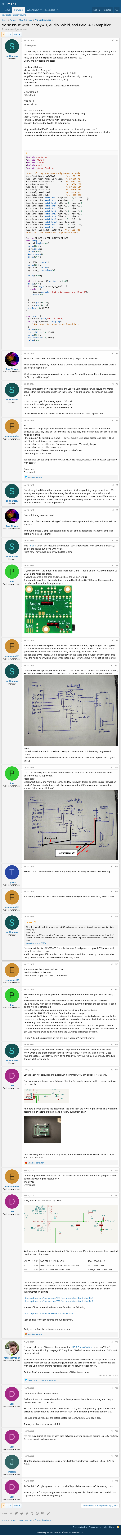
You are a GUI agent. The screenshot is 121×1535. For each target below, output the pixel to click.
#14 (116, 916)
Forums (18, 9)
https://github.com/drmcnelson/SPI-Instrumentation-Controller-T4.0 (58, 1297)
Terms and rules (80, 1527)
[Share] (113, 40)
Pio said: (29, 922)
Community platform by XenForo (60, 1532)
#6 (117, 510)
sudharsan (8, 29)
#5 (117, 485)
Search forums (19, 14)
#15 (116, 964)
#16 (116, 989)
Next (16, 34)
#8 (117, 565)
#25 (116, 1481)
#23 (116, 1431)
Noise (31, 545)
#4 (117, 420)
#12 (116, 866)
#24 (116, 1456)
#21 (116, 1342)
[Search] (117, 10)
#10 (116, 665)
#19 (116, 1170)
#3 (117, 384)
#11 (116, 767)
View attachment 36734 (36, 943)
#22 (116, 1388)
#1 (117, 40)
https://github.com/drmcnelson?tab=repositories (49, 1313)
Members (50, 9)
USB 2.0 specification (81, 1347)
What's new (33, 9)
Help (105, 1527)
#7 (117, 540)
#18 (116, 1069)
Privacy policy (95, 1527)
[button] (41, 10)
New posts (6, 14)
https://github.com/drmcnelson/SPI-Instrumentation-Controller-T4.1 (58, 1301)
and (42, 1380)
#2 (117, 353)
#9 (117, 640)
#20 (116, 1195)
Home (7, 9)
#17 (116, 1044)
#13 (116, 891)
